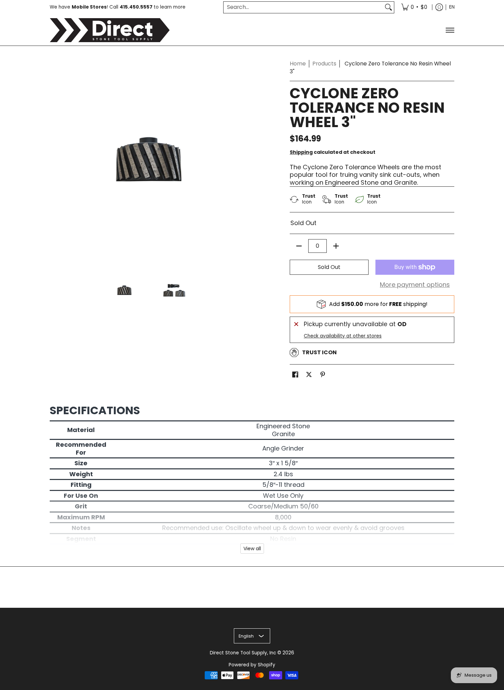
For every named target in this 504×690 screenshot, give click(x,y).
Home (298, 63)
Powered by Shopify (252, 665)
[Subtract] (299, 246)
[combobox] (303, 7)
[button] (295, 375)
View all (252, 548)
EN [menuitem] (452, 7)
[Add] (336, 246)
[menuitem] (414, 7)
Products (324, 63)
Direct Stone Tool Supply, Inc (243, 653)
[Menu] (449, 30)
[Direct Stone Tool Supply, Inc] (110, 30)
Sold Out (329, 267)
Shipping (301, 152)
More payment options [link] (415, 285)
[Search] (388, 7)
